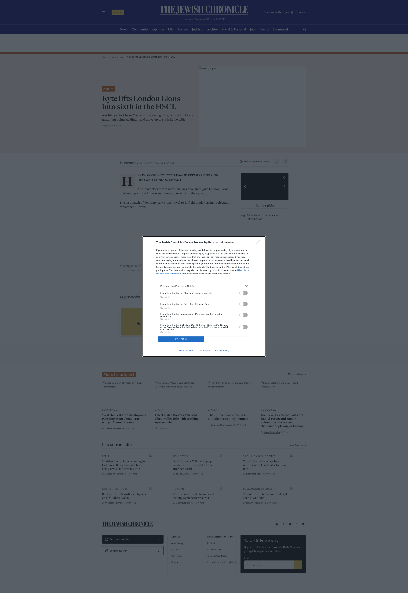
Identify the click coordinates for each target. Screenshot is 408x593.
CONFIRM (181, 339)
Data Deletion (186, 350)
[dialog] (204, 296)
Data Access (204, 350)
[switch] (243, 293)
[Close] (259, 243)
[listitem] (204, 286)
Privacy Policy (222, 350)
